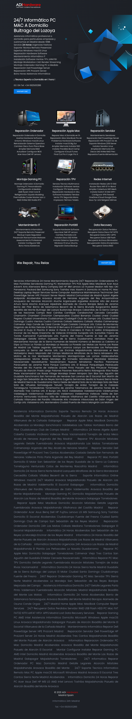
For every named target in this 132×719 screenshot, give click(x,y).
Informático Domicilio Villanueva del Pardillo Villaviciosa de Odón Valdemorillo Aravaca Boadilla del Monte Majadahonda (66, 489)
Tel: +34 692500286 (66, 706)
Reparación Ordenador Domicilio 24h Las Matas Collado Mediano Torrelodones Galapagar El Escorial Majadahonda (66, 525)
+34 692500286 (33, 85)
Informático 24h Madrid (66, 701)
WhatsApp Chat (22, 91)
